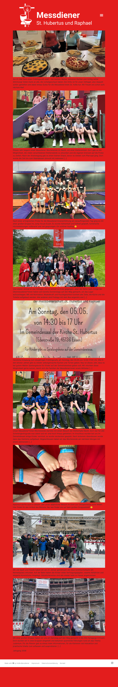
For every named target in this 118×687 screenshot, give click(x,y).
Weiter (101, 656)
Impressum (35, 663)
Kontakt (62, 663)
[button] (101, 15)
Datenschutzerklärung (50, 663)
